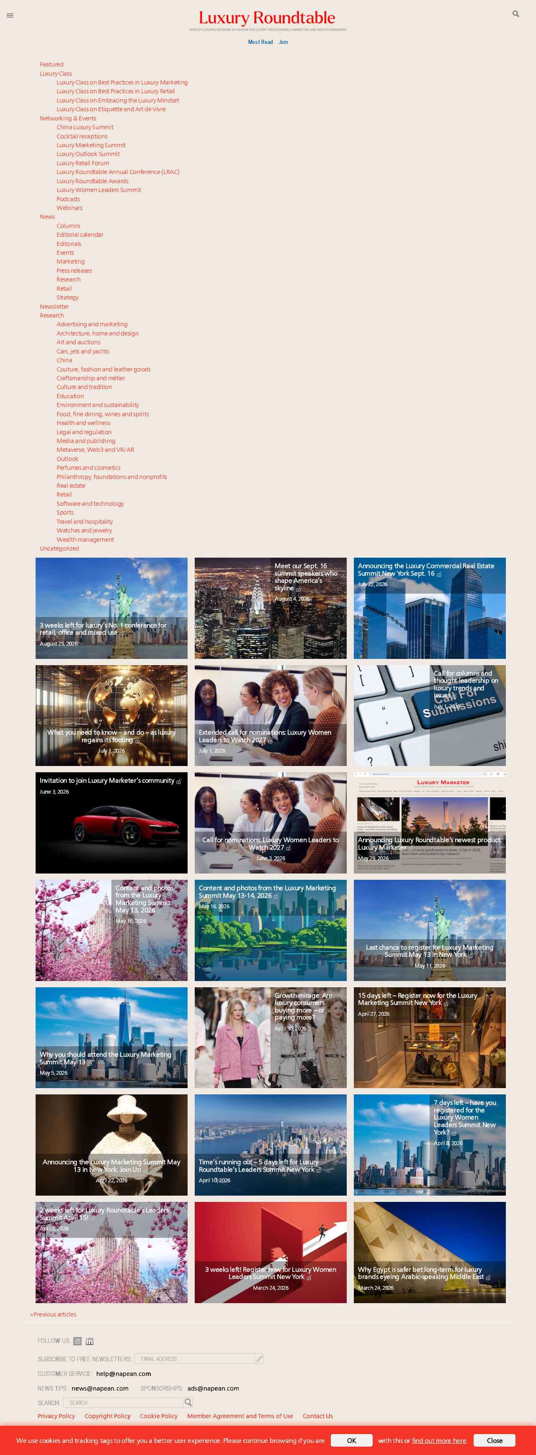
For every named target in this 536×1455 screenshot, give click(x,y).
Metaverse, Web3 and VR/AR (95, 450)
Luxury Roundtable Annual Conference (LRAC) (118, 172)
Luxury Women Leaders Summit (99, 190)
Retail (64, 289)
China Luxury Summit (85, 128)
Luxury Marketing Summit (91, 146)
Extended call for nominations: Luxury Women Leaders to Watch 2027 (265, 737)
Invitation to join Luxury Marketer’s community (108, 781)
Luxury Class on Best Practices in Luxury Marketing (122, 83)
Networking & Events (68, 119)
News (47, 217)
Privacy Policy (56, 1417)
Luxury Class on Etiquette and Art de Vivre (111, 110)
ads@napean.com (213, 1389)
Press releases (74, 271)
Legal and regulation (84, 433)
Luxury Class (56, 74)
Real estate (71, 486)
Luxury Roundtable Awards (93, 182)
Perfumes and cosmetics (88, 468)
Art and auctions (78, 343)
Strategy (68, 298)
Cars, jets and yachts (83, 352)
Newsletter (54, 307)
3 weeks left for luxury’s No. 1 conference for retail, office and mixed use (103, 629)
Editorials (69, 244)
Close (495, 1441)
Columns (68, 226)
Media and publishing (86, 441)
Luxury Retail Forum (83, 164)
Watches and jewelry (84, 531)
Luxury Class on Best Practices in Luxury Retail (116, 92)
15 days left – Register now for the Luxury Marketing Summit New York (417, 1000)
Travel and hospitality (85, 522)
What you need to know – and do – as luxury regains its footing (111, 737)
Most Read (260, 41)
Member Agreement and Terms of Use (240, 1417)
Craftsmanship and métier (91, 379)
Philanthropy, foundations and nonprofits (112, 477)
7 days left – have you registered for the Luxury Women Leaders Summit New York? (465, 1118)
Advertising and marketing (92, 325)
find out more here (439, 1441)
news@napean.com (100, 1389)
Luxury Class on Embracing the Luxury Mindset (118, 101)
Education (70, 397)
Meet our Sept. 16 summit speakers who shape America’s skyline (306, 577)
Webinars (69, 208)
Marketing (71, 262)
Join (283, 41)
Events (65, 253)
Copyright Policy (108, 1417)
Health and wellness (83, 423)
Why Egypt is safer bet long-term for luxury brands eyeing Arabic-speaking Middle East (421, 1274)
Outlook (68, 459)
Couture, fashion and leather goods (104, 370)
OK (351, 1441)
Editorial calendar (80, 235)
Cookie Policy (159, 1417)
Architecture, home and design (98, 334)
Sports (65, 513)
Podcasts (68, 200)
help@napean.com (123, 1374)
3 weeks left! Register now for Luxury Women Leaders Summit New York (270, 1274)
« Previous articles (53, 1315)
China (64, 361)
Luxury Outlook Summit (88, 154)
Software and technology (90, 504)
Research (69, 280)
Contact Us (318, 1417)
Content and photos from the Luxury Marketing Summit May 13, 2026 (144, 899)
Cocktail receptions (82, 137)
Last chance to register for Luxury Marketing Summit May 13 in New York (430, 952)
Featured (52, 65)
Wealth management (85, 540)
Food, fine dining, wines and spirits (103, 415)
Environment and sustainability (98, 405)
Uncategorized (59, 549)
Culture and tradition (84, 387)
